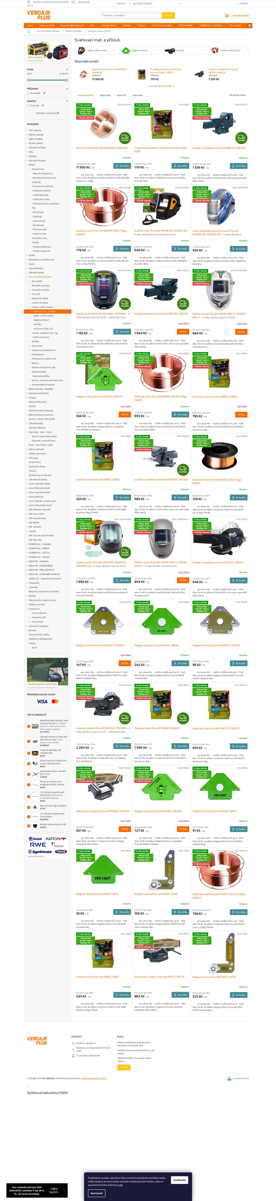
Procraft (37, 105)
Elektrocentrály (36, 134)
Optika (32, 255)
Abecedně (138, 95)
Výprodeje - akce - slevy (40, 432)
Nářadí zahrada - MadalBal (41, 389)
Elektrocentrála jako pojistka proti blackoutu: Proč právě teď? (133, 1044)
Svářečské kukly (40, 195)
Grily (31, 152)
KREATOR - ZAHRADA (38, 561)
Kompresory (38, 169)
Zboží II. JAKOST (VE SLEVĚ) (42, 419)
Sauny (31, 264)
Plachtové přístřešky (39, 393)
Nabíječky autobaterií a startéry (44, 591)
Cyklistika (33, 587)
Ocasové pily (39, 221)
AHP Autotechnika (37, 518)
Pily (33, 208)
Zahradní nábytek (37, 427)
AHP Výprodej (35, 540)
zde (121, 1185)
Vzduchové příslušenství (43, 350)
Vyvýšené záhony (37, 466)
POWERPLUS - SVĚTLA (39, 552)
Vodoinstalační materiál (43, 384)
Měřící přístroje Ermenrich (41, 415)
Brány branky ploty (38, 402)
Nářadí (32, 164)
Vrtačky (35, 242)
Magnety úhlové (41, 320)
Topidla (32, 531)
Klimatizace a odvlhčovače (41, 259)
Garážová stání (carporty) (41, 410)
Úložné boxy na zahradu (40, 475)
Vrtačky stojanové (41, 251)
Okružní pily (38, 225)
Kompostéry (35, 462)
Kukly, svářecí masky (43, 307)
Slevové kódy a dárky (39, 634)
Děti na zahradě (36, 449)
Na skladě (38, 93)
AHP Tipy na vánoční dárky (41, 535)
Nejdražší (121, 95)
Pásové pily (38, 212)
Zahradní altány (36, 423)
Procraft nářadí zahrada (40, 277)
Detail (183, 331)
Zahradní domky (36, 272)
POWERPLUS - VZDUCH (39, 557)
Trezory (32, 471)
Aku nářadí (37, 281)
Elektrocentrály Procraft (43, 367)
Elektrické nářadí (40, 298)
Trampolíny (34, 583)
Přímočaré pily (40, 229)
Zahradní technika (37, 147)
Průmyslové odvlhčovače (44, 358)
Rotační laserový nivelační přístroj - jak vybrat (135, 1052)
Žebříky (35, 341)
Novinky (32, 630)
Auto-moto (37, 346)
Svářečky (36, 182)
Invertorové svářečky (43, 186)
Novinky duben (36, 143)
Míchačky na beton (41, 285)
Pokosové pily (39, 233)
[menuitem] (30, 25)
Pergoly (32, 397)
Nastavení (97, 1193)
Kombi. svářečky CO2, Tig (45, 333)
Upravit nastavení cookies (93, 1078)
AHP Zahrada (35, 527)
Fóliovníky (33, 458)
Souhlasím (179, 1180)
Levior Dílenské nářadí (39, 488)
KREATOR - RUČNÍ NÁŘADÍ (41, 565)
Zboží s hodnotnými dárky (44, 436)
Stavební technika (37, 160)
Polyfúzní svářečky (42, 190)
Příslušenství (38, 354)
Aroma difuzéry (39, 613)
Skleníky (33, 156)
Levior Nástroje (36, 496)
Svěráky (37, 324)
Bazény (32, 596)
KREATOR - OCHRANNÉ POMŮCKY (44, 574)
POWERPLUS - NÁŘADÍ (39, 548)
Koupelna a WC (39, 617)
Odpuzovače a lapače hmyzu (42, 600)
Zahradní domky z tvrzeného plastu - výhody (134, 1060)
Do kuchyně (37, 621)
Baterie (35, 363)
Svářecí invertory (41, 337)
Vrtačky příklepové (42, 246)
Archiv (124, 1067)
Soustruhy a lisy (39, 238)
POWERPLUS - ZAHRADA (40, 544)
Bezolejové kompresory (44, 177)
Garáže (32, 406)
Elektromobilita (39, 371)
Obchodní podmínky (143, 3)
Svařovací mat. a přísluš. (44, 311)
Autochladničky (36, 268)
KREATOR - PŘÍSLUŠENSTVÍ (41, 570)
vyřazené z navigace (38, 626)
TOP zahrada (35, 130)
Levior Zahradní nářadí (39, 483)
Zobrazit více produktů (160, 86)
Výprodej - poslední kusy (44, 440)
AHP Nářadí (34, 522)
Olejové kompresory (43, 173)
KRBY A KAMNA (36, 139)
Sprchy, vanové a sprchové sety (47, 380)
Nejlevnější (105, 95)
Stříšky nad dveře (37, 453)
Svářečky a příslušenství (40, 639)
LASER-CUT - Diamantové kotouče (45, 578)
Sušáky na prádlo (37, 604)
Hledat (168, 15)
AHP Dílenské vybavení (39, 509)
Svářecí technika (40, 302)
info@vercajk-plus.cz (86, 1043)
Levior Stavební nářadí (39, 492)
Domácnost (34, 609)
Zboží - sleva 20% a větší (41, 445)
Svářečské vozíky (41, 199)
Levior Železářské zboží (40, 505)
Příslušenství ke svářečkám (46, 203)
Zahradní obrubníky (38, 479)
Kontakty (121, 3)
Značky (32, 643)
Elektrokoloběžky (41, 376)
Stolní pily (37, 216)
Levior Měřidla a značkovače (42, 501)
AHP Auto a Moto (37, 514)
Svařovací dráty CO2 (43, 328)
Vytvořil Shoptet (241, 1078)
